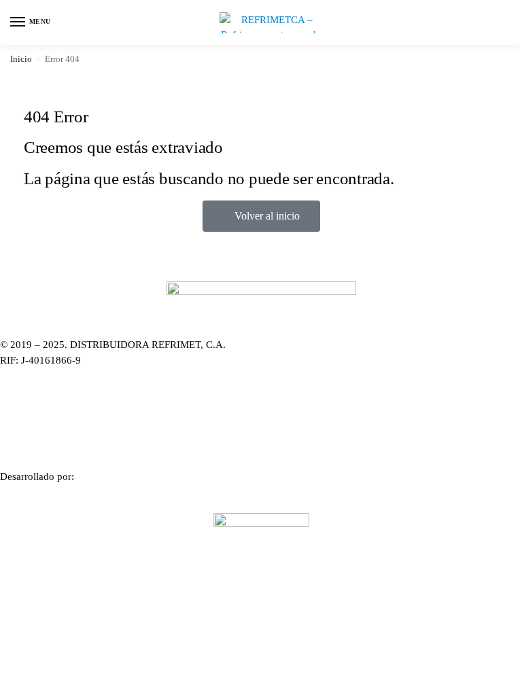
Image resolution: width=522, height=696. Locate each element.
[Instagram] (261, 404)
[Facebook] (261, 432)
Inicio (21, 59)
